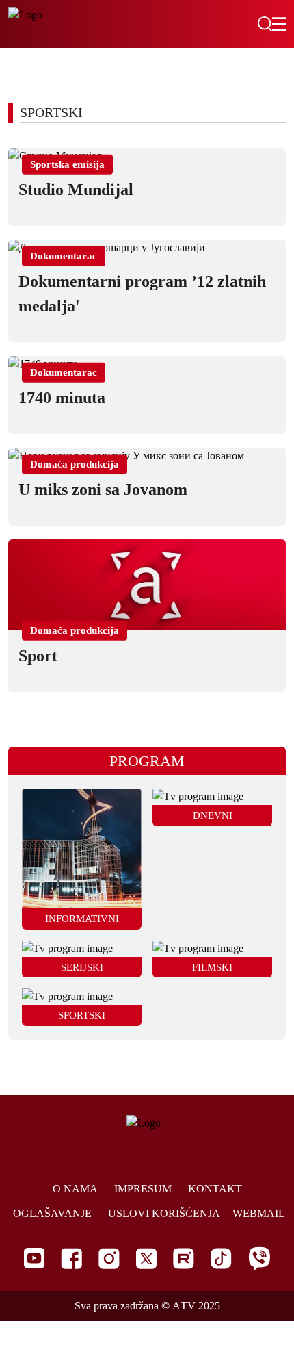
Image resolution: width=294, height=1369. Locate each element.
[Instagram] (109, 1258)
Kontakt (215, 1188)
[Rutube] (183, 1258)
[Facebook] (71, 1258)
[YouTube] (34, 1258)
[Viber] (259, 1258)
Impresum (143, 1188)
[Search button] (264, 24)
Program (147, 760)
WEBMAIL (258, 1213)
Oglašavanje (52, 1213)
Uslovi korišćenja (164, 1213)
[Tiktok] (221, 1258)
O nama (75, 1188)
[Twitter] (146, 1258)
